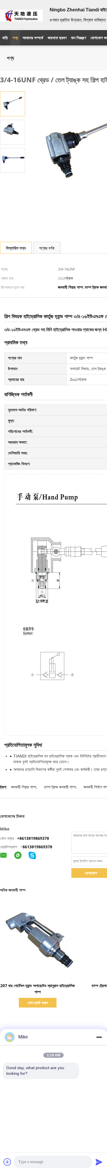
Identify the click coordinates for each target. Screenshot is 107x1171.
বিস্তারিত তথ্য (16, 248)
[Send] (99, 1162)
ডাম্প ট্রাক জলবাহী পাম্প (60, 787)
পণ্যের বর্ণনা (46, 248)
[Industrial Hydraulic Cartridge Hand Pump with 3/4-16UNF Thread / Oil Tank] (12, 103)
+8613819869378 (33, 838)
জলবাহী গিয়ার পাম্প (23, 787)
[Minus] (99, 1037)
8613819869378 (37, 846)
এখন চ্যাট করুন (37, 1002)
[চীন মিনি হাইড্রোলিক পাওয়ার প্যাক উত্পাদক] (21, 15)
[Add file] (7, 1162)
